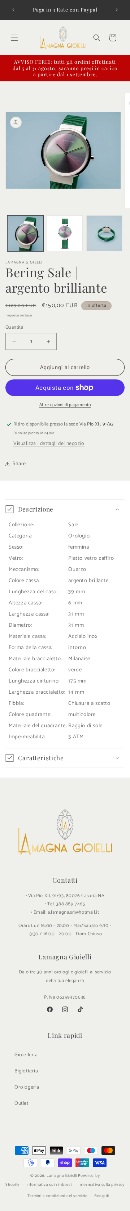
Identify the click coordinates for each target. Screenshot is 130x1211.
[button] (14, 38)
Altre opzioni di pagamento (65, 405)
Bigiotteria (26, 1071)
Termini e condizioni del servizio (57, 1196)
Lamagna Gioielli (62, 1175)
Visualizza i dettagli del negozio (48, 444)
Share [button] (19, 464)
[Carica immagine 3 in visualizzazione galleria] (104, 233)
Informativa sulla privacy (101, 1184)
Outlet (21, 1103)
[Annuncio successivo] (117, 10)
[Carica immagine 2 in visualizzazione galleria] (65, 233)
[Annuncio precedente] (13, 10)
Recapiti (101, 1196)
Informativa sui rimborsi (49, 1184)
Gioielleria (26, 1055)
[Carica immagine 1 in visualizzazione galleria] (25, 233)
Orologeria (26, 1087)
